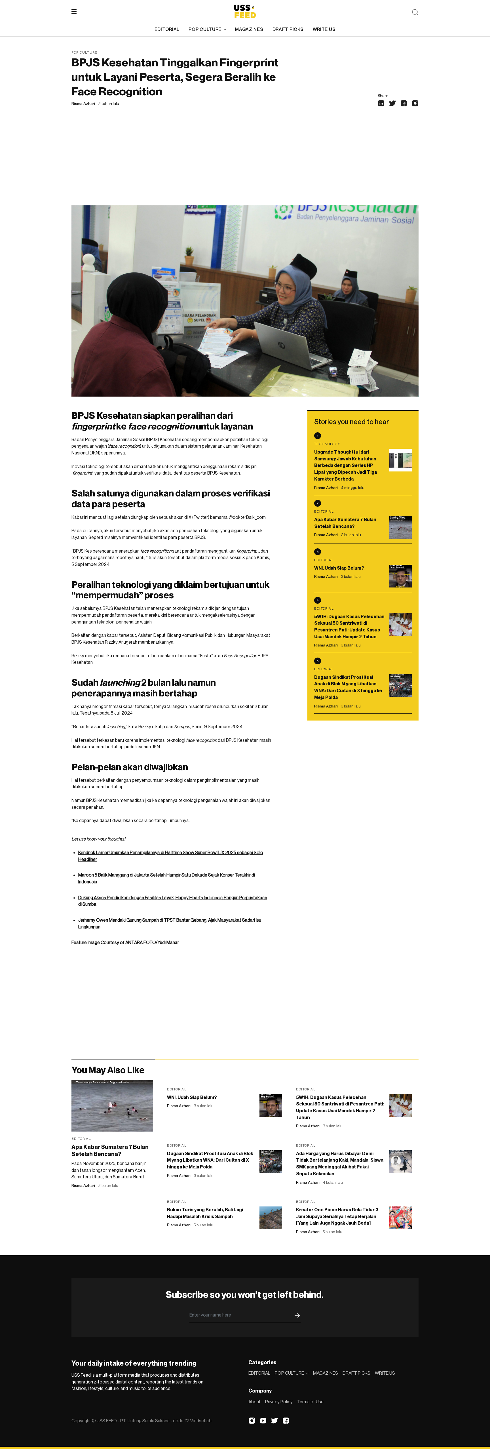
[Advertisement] (245, 163)
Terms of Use (310, 1401)
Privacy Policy (279, 1401)
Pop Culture (84, 52)
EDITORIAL (167, 29)
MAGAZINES (249, 29)
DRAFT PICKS (288, 29)
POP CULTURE (205, 29)
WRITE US (324, 29)
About (254, 1401)
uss (82, 839)
